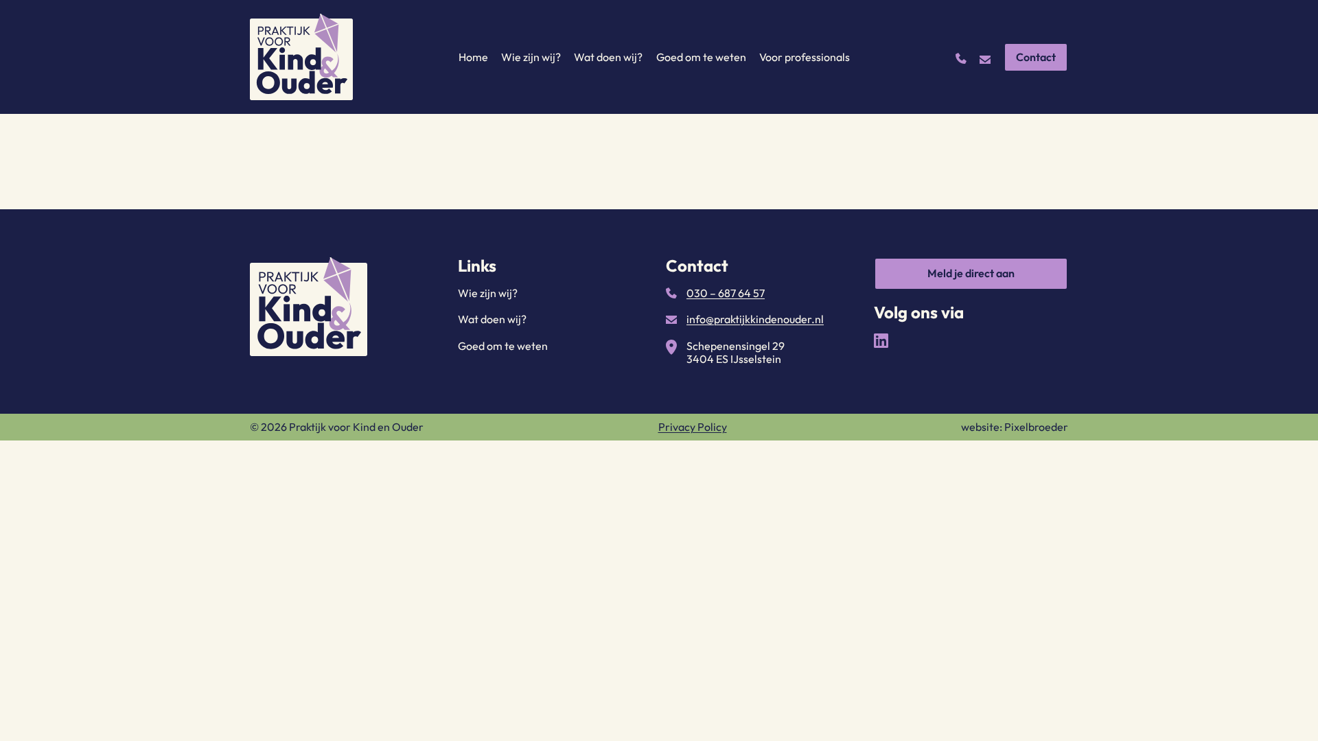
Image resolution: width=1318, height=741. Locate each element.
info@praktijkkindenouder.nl (755, 319)
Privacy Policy (692, 427)
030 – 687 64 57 (725, 293)
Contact (1036, 57)
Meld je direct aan (971, 273)
